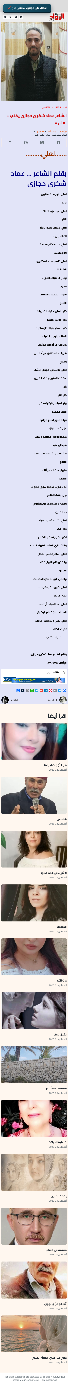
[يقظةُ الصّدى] (34, 1172)
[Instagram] (10, 17)
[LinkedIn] (9, 142)
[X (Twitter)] (15, 17)
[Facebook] (21, 17)
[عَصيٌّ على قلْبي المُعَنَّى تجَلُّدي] (34, 1333)
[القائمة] (26, 16)
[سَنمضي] (34, 795)
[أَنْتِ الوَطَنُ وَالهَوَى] (34, 1280)
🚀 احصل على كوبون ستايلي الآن (27, 7)
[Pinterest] (26, 142)
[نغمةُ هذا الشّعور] (34, 1064)
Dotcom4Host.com (21, 1380)
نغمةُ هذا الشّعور (56, 1088)
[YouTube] (5, 17)
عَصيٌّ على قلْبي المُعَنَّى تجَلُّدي (49, 1357)
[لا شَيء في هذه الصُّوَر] (34, 849)
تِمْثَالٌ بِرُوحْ (60, 1034)
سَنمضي (62, 819)
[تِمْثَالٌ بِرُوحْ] (34, 1010)
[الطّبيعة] (34, 902)
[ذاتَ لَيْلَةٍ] (34, 956)
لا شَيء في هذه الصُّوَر (54, 872)
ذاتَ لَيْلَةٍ (62, 980)
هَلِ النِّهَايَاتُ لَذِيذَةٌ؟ (55, 765)
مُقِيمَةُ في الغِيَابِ (56, 1249)
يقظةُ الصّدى (59, 1196)
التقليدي (46, 107)
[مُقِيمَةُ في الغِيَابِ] (34, 1226)
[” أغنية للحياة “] (34, 1118)
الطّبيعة (62, 926)
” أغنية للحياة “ (58, 1142)
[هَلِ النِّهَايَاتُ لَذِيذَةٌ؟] (34, 741)
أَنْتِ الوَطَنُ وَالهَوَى (55, 1303)
